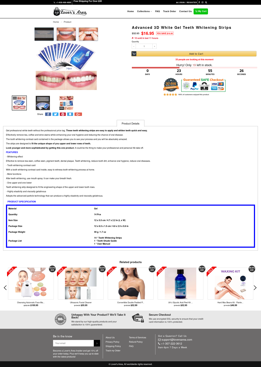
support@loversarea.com (177, 339)
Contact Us (185, 11)
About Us (110, 337)
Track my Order (113, 350)
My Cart (203, 11)
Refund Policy (136, 341)
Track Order (169, 11)
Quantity (135, 41)
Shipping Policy (113, 346)
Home (130, 11)
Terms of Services (137, 337)
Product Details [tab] (130, 123)
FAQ (157, 11)
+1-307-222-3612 (171, 343)
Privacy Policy (112, 341)
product (67, 21)
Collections (143, 11)
